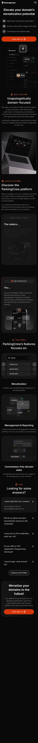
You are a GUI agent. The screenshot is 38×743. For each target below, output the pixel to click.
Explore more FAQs (19, 573)
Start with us (17, 39)
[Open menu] (34, 3)
